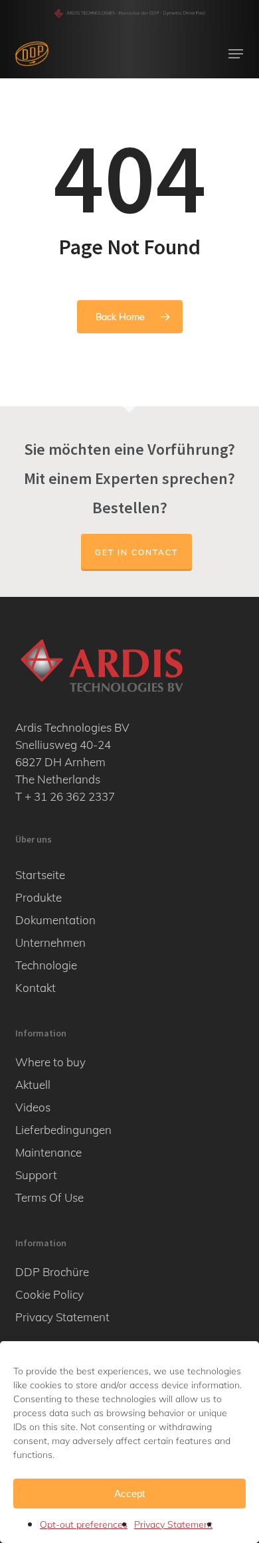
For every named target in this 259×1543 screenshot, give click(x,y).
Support (36, 1175)
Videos (32, 1107)
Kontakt (35, 988)
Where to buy (50, 1062)
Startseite (40, 875)
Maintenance (48, 1152)
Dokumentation (55, 920)
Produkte (38, 897)
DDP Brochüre (52, 1272)
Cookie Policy (49, 1294)
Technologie (46, 965)
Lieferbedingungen (63, 1130)
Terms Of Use (49, 1197)
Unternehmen (50, 942)
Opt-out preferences (84, 1524)
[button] (235, 53)
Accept (129, 1493)
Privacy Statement (173, 1524)
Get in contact (136, 552)
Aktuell (32, 1085)
